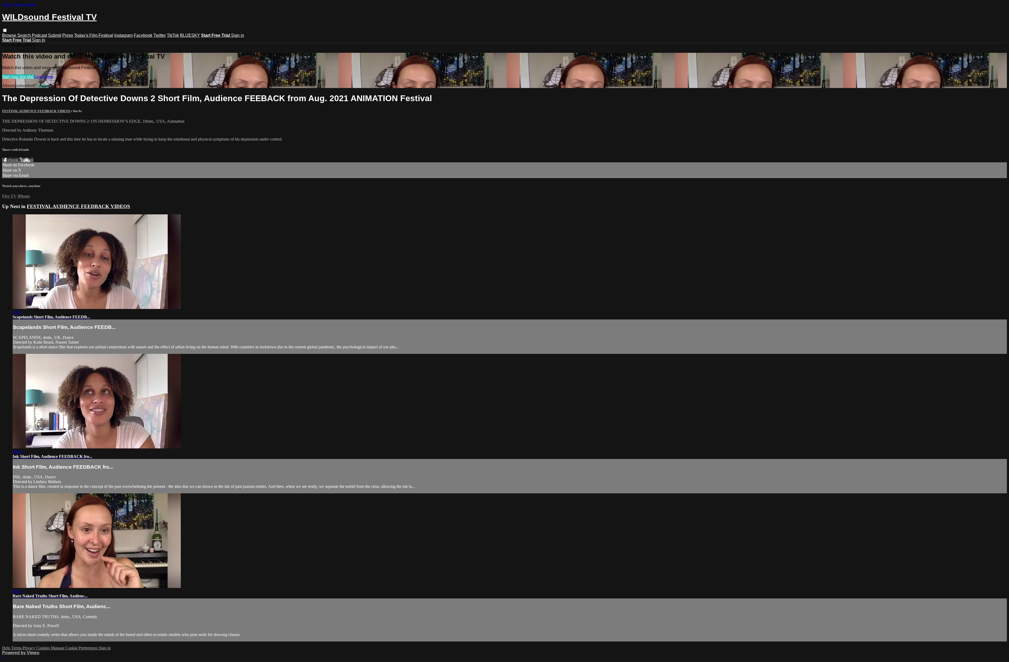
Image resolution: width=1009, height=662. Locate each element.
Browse (9, 35)
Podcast (39, 35)
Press (67, 35)
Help (6, 648)
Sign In (38, 40)
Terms (17, 648)
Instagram (123, 35)
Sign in (237, 35)
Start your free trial (18, 76)
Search (24, 35)
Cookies (43, 648)
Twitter (159, 35)
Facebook (143, 35)
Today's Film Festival (93, 35)
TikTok (173, 35)
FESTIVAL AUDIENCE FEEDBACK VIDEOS (36, 111)
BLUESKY (190, 35)
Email (28, 160)
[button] (5, 30)
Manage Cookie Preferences (75, 648)
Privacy (29, 648)
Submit (54, 35)
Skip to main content (19, 4)
